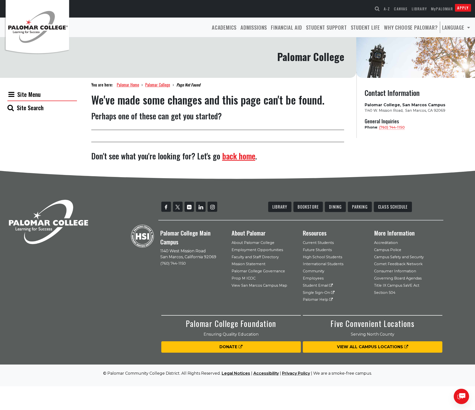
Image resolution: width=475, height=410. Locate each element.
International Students (323, 264)
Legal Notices (236, 373)
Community (313, 271)
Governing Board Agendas (398, 278)
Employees (313, 278)
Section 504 (384, 292)
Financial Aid (286, 27)
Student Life (365, 27)
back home (238, 156)
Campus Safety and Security (399, 257)
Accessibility (266, 373)
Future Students (317, 250)
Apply (463, 7)
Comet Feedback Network (398, 264)
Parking (359, 207)
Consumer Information (395, 271)
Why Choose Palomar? (411, 27)
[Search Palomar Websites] (377, 9)
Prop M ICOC (244, 278)
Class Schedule (393, 207)
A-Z (387, 8)
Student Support (326, 27)
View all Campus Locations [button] (370, 347)
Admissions (253, 27)
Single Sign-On (317, 292)
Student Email (316, 285)
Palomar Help (316, 299)
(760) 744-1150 (392, 127)
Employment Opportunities (257, 250)
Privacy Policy (296, 373)
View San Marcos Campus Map (259, 285)
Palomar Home (128, 85)
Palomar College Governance (258, 271)
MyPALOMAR (442, 8)
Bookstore (308, 207)
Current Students (318, 242)
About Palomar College (253, 242)
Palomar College (157, 85)
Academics (224, 27)
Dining (335, 207)
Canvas (400, 8)
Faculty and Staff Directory (255, 257)
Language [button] (454, 27)
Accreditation (386, 242)
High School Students (322, 257)
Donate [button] (228, 347)
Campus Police (387, 250)
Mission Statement (248, 264)
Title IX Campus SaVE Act (396, 285)
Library (419, 8)
